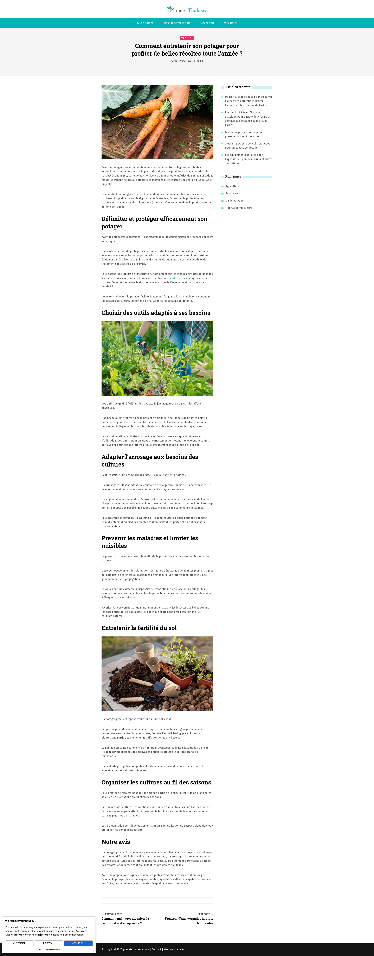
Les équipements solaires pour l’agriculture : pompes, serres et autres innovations (248, 159)
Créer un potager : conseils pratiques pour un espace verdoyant (247, 145)
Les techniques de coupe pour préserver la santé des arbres (243, 134)
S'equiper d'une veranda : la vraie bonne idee (188, 919)
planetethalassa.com (136, 949)
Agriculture (230, 23)
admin (200, 60)
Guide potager (145, 23)
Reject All (49, 943)
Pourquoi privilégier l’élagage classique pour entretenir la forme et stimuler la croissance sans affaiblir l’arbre (247, 119)
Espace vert (207, 23)
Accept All (78, 943)
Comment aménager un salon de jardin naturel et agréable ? (125, 919)
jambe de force (179, 278)
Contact (156, 949)
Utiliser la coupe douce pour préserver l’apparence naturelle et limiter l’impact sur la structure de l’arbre (248, 101)
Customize (19, 943)
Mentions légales (174, 949)
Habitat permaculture (177, 23)
